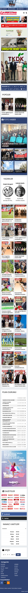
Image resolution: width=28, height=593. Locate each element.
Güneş (10, 499)
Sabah (10, 504)
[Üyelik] (27, 9)
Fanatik (22, 497)
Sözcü (16, 504)
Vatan (10, 506)
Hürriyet (22, 499)
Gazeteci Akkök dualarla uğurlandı (7, 311)
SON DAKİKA (12, 9)
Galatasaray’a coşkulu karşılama (20, 275)
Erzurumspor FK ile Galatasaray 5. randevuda (7, 348)
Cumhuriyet (4, 497)
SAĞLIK (2, 570)
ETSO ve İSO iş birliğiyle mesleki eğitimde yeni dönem (6, 330)
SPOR (2, 571)
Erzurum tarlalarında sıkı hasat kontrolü (19, 367)
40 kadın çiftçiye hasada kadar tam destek (7, 275)
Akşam (4, 495)
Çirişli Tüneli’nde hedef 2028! (19, 113)
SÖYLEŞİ (16, 571)
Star (22, 504)
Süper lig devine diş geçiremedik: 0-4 (7, 220)
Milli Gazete (10, 502)
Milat (4, 502)
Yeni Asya (22, 506)
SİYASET (16, 566)
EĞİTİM (2, 573)
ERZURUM (3, 564)
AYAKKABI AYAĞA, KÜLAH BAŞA (8, 200)
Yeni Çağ (4, 508)
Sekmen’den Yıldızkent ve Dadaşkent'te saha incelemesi (7, 385)
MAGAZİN (16, 570)
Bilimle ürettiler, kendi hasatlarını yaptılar (7, 293)
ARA (18, 554)
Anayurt (10, 495)
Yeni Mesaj (10, 508)
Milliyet (16, 502)
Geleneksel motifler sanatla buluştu (7, 366)
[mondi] (14, 468)
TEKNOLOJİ (3, 577)
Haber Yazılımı (24, 591)
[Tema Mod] (26, 13)
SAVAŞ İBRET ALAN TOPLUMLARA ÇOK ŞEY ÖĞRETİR (20, 200)
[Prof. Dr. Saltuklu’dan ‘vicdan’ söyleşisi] (14, 136)
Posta (4, 504)
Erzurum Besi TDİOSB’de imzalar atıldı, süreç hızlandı (20, 293)
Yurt (22, 508)
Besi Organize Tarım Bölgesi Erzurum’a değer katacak (6, 256)
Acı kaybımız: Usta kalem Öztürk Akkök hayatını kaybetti (20, 385)
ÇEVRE (15, 573)
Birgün (22, 495)
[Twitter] (5, 582)
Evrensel (16, 497)
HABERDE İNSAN (4, 575)
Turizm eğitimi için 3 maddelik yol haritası (13, 81)
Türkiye (4, 506)
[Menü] (24, 13)
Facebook (6, 514)
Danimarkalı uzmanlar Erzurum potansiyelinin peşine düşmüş (20, 348)
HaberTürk (16, 499)
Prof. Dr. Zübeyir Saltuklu (20, 184)
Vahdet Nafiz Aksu (8, 184)
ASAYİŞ (16, 568)
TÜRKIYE (16, 575)
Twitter (6, 518)
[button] (3, 19)
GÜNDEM (16, 564)
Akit (16, 506)
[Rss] (8, 582)
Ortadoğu (22, 502)
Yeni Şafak (16, 508)
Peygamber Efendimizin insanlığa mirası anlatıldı (19, 220)
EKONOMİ (3, 566)
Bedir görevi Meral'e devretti (20, 311)
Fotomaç (4, 499)
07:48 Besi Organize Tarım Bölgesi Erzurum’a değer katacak (14, 25)
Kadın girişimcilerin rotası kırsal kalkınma (7, 238)
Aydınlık (16, 495)
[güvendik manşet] (14, 32)
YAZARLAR (4, 9)
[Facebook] (1, 582)
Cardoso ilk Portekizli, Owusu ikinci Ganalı (19, 330)
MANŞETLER (20, 9)
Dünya (10, 497)
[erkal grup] (14, 4)
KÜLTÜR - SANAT (4, 568)
